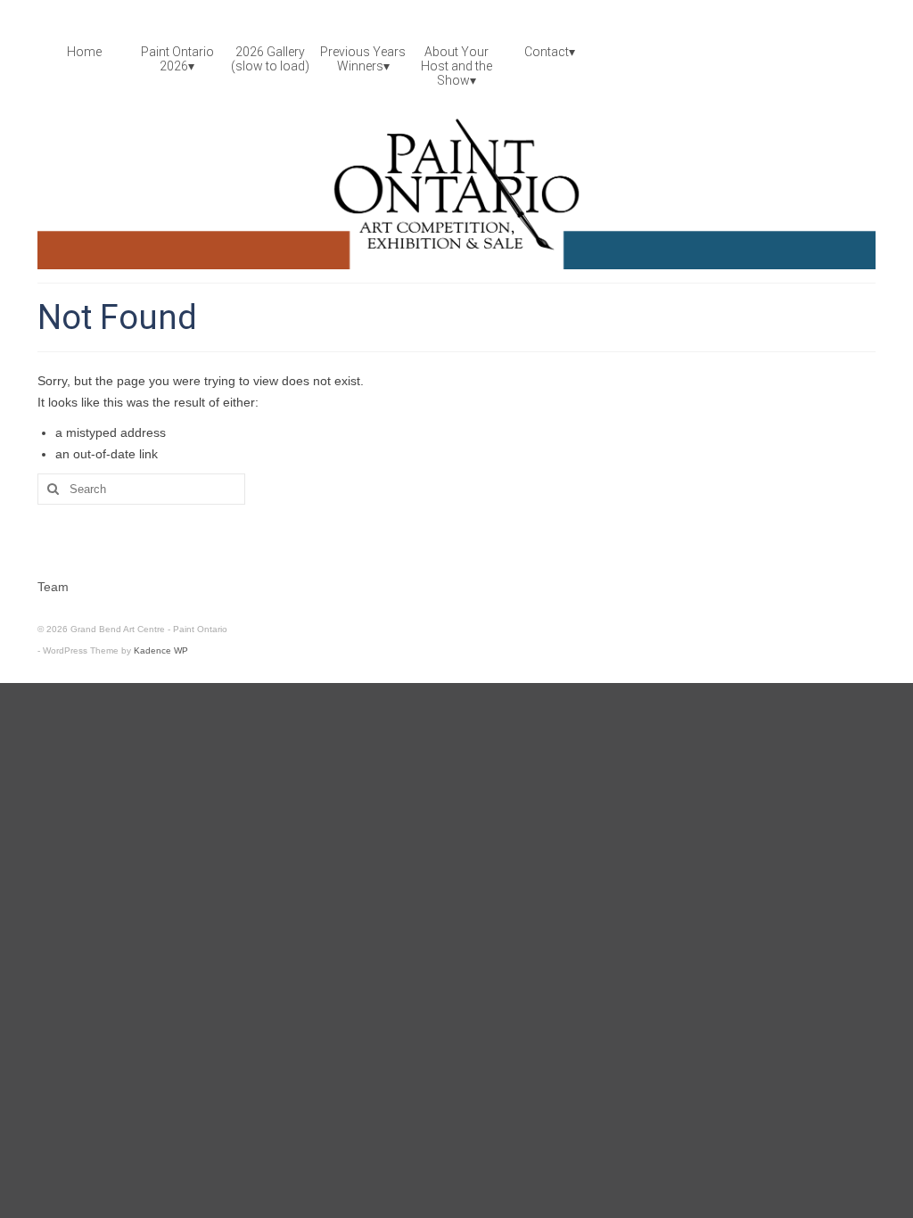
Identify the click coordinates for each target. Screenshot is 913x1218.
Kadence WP (161, 650)
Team (53, 587)
